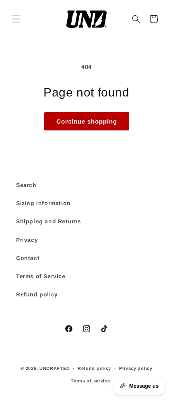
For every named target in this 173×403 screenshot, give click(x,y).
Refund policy (37, 294)
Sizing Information (43, 203)
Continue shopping (86, 121)
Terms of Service (41, 276)
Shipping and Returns (48, 221)
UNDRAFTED (54, 368)
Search (26, 185)
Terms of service (90, 380)
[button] (16, 19)
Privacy (27, 240)
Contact (27, 258)
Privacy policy (135, 368)
